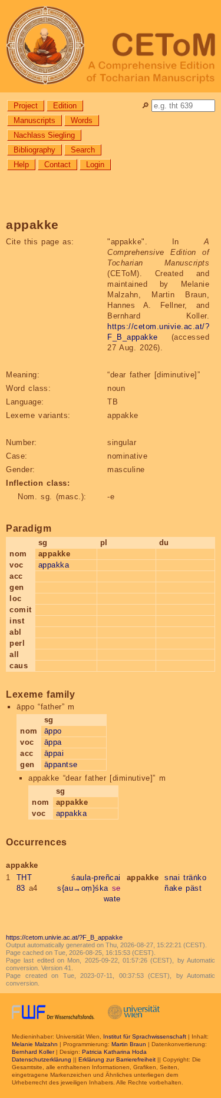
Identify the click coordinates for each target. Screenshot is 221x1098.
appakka (54, 564)
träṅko (194, 877)
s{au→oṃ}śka (82, 888)
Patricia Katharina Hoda (114, 1052)
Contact (57, 164)
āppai (54, 753)
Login (95, 164)
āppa (53, 742)
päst (194, 888)
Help (21, 164)
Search (83, 149)
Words (82, 120)
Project (26, 105)
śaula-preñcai (96, 877)
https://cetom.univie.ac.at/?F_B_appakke (64, 937)
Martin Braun (128, 1044)
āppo (53, 731)
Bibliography (34, 149)
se (116, 888)
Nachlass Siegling (44, 135)
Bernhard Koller (33, 1052)
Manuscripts (34, 120)
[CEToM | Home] (110, 46)
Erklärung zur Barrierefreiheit (117, 1059)
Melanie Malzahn (35, 1044)
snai (172, 877)
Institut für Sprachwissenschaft (144, 1036)
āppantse (61, 764)
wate (112, 898)
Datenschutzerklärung (41, 1059)
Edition (65, 105)
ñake (173, 888)
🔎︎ (145, 105)
